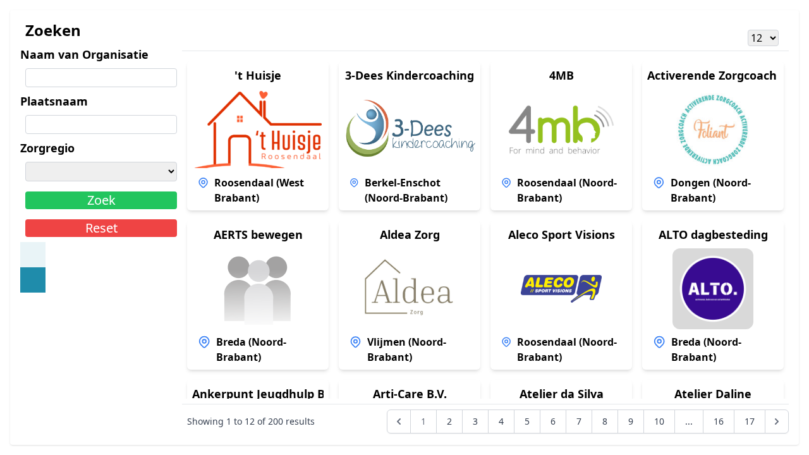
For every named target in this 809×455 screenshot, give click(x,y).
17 (750, 421)
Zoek (101, 200)
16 (719, 421)
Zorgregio (47, 147)
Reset (101, 227)
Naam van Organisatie (84, 54)
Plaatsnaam (54, 101)
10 (659, 421)
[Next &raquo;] (777, 422)
